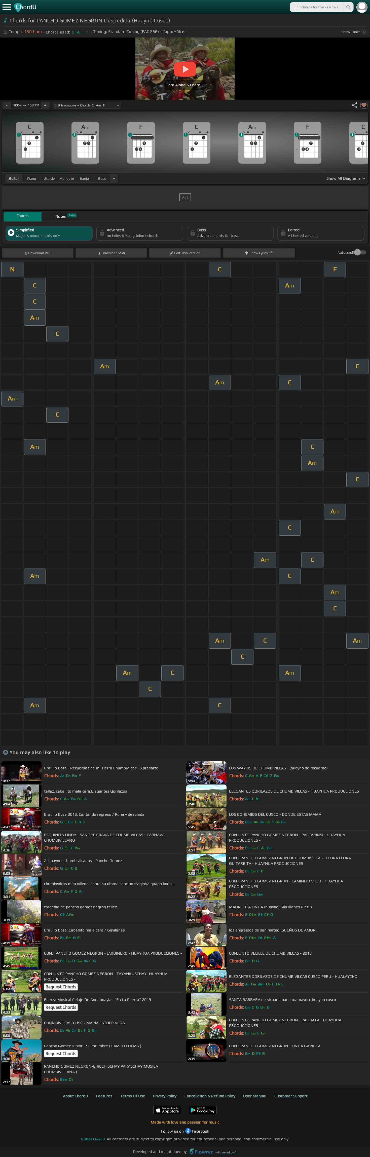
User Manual (254, 1096)
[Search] (348, 7)
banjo (84, 178)
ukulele (49, 178)
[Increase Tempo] (45, 105)
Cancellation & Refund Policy (209, 1096)
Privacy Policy (164, 1096)
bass (102, 178)
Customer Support (290, 1096)
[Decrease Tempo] (7, 105)
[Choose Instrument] (114, 178)
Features (104, 1096)
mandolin (66, 178)
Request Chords (61, 986)
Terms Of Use (132, 1096)
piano (31, 178)
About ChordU (75, 1096)
